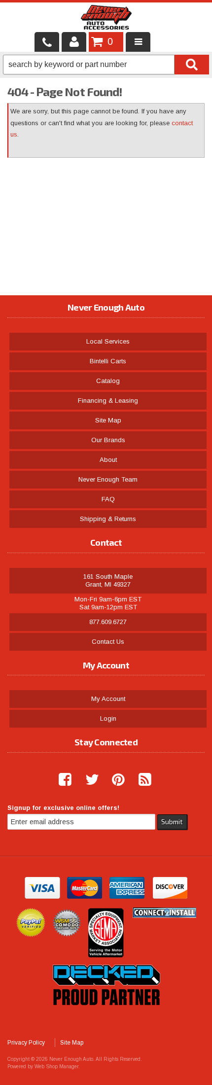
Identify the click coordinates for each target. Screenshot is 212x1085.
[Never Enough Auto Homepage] (106, 19)
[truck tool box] (106, 1016)
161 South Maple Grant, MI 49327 (108, 580)
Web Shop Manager (56, 1066)
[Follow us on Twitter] (87, 780)
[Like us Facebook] (61, 780)
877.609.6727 (108, 622)
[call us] (47, 42)
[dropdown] (138, 42)
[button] (106, 64)
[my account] (74, 42)
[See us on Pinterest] (114, 780)
